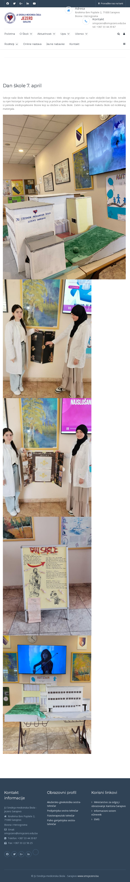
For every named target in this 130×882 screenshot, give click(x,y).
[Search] (118, 34)
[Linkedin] (28, 3)
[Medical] (23, 17)
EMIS (97, 819)
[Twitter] (14, 3)
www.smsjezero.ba (88, 876)
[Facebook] (7, 3)
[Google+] (21, 3)
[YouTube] (34, 3)
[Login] (124, 34)
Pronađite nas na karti (112, 3)
